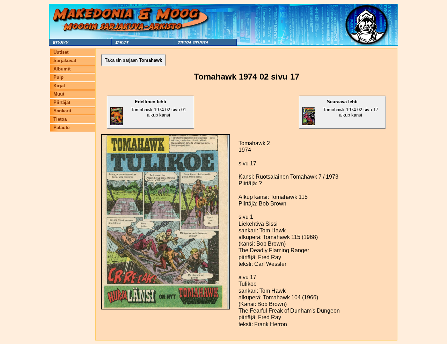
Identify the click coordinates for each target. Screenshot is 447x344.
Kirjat (59, 85)
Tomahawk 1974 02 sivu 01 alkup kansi (158, 108)
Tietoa (60, 119)
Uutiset (60, 52)
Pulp (58, 77)
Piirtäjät (61, 102)
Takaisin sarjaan (133, 60)
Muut (58, 94)
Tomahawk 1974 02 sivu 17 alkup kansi (350, 108)
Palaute (61, 127)
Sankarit (62, 110)
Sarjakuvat (64, 60)
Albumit (62, 69)
